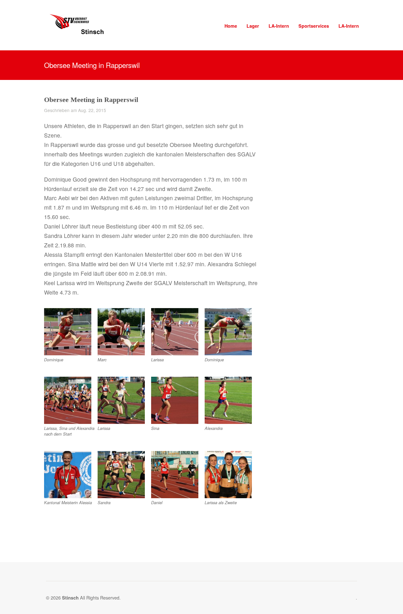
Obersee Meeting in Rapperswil (91, 100)
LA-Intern (279, 26)
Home (230, 26)
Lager (253, 26)
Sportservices (313, 26)
